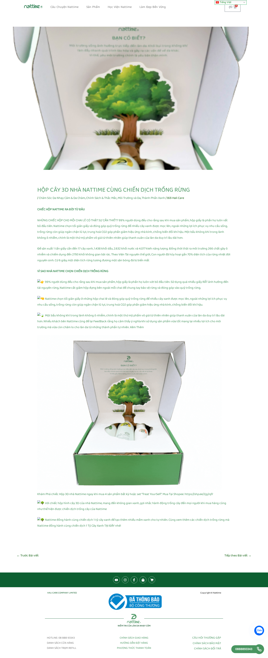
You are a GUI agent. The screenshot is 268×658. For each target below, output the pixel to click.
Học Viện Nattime (120, 7)
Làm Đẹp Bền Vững (152, 7)
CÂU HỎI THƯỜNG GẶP (206, 637)
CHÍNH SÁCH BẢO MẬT (207, 643)
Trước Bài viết (28, 555)
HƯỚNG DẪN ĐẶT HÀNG (134, 643)
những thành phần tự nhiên (110, 327)
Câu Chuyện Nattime (64, 7)
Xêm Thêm (137, 327)
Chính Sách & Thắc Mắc (101, 198)
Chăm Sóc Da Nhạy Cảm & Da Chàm (62, 198)
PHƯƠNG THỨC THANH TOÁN (134, 648)
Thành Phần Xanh (153, 198)
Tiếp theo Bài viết (237, 555)
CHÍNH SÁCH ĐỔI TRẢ (207, 648)
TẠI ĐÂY (109, 525)
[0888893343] (259, 649)
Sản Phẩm (93, 7)
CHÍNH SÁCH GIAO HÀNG (134, 638)
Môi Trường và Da (129, 198)
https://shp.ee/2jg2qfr (199, 494)
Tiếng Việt (225, 2)
